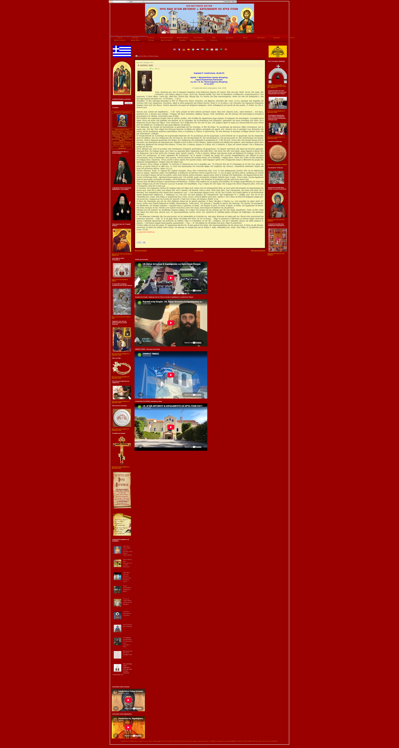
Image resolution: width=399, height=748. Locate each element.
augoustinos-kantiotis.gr (147, 232)
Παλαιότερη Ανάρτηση (258, 250)
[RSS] (112, 741)
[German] (184, 51)
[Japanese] (212, 51)
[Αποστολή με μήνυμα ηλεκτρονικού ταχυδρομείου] (137, 242)
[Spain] (188, 51)
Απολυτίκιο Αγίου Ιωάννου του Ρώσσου (127, 613)
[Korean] (216, 51)
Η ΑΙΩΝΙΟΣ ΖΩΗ (145, 65)
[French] (179, 51)
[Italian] (193, 51)
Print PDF (156, 69)
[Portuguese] (207, 51)
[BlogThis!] (140, 242)
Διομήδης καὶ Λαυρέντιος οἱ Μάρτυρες (122, 132)
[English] (174, 51)
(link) (233, 741)
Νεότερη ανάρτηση (141, 250)
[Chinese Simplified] (226, 51)
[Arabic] (221, 51)
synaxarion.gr (122, 148)
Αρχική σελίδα (198, 250)
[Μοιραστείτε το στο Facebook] (144, 242)
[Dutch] (198, 51)
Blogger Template (193, 746)
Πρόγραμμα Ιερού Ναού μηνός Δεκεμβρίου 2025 (127, 652)
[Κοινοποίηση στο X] (142, 242)
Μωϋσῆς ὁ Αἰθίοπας (117, 132)
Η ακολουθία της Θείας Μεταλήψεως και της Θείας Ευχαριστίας (127, 563)
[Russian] (202, 51)
